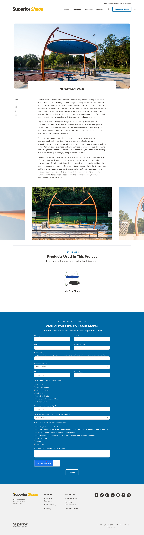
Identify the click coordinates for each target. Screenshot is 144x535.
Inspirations (77, 9)
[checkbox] (72, 393)
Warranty (47, 509)
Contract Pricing (50, 505)
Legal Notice (106, 525)
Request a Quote (122, 9)
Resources (89, 9)
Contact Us (70, 494)
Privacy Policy (115, 525)
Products (65, 9)
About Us (99, 9)
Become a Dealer (71, 509)
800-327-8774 (128, 3)
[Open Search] (108, 9)
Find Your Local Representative (114, 3)
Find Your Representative (70, 503)
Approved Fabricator (48, 499)
